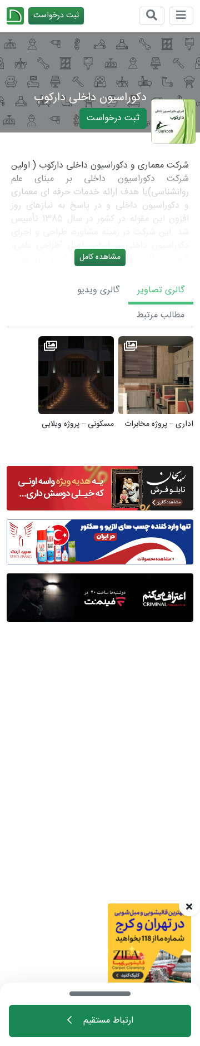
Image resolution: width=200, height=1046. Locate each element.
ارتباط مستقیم (107, 1020)
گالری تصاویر (160, 290)
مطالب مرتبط (160, 315)
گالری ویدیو (98, 290)
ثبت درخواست (56, 15)
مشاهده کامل (100, 257)
